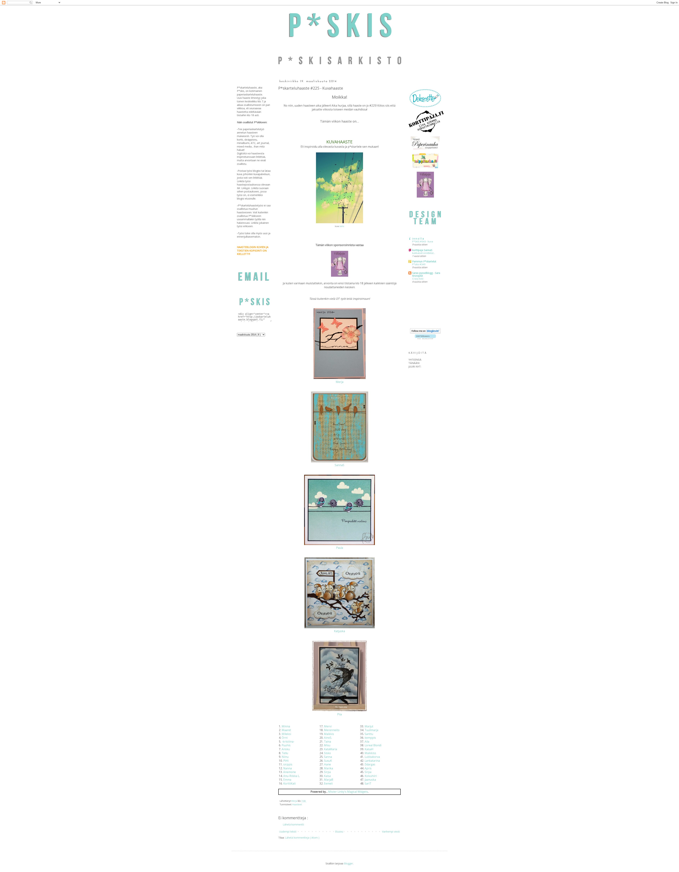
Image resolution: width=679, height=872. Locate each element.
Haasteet (297, 804)
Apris (368, 768)
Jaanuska (370, 780)
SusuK (328, 761)
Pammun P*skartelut (424, 261)
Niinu (285, 757)
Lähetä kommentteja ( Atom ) (302, 837)
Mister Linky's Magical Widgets (348, 792)
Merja (339, 382)
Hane (327, 764)
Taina (327, 741)
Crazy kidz (417, 278)
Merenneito (332, 730)
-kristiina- (288, 741)
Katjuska (339, 631)
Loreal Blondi (373, 745)
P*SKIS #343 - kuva (422, 241)
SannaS (339, 465)
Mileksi (286, 734)
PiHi (286, 761)
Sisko (327, 753)
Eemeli (328, 783)
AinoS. (328, 738)
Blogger (348, 863)
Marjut (369, 726)
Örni (285, 738)
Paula (339, 548)
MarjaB (328, 780)
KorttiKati (289, 783)
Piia (339, 714)
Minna (286, 726)
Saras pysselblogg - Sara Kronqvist (426, 274)
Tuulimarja (371, 730)
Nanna (287, 768)
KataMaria (330, 749)
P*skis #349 (418, 264)
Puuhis (286, 745)
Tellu (285, 753)
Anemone (289, 772)
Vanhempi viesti (391, 831)
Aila (367, 741)
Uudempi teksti (287, 831)
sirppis (287, 764)
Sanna (328, 757)
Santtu (369, 734)
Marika (328, 768)
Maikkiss (370, 753)
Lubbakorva (372, 757)
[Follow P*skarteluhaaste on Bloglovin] (425, 332)
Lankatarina (372, 761)
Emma (287, 780)
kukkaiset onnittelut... (423, 253)
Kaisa (327, 776)
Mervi (328, 726)
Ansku (286, 749)
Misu (327, 745)
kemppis (370, 738)
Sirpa (327, 772)
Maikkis (329, 734)
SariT (368, 783)
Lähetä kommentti (293, 824)
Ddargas (370, 764)
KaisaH (369, 749)
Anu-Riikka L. (291, 776)
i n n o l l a (418, 238)
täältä (342, 226)
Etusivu (339, 831)
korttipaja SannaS (422, 250)
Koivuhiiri (371, 776)
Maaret (286, 730)
